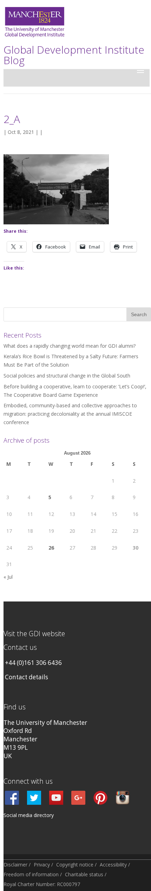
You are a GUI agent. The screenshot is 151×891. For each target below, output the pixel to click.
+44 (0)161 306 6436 (33, 663)
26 (51, 547)
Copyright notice (74, 864)
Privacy (42, 864)
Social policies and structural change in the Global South (67, 375)
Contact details (26, 677)
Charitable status (84, 874)
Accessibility (113, 864)
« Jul (8, 576)
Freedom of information (31, 874)
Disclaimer (15, 864)
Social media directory (29, 815)
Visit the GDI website (34, 633)
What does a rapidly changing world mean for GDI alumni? (70, 345)
